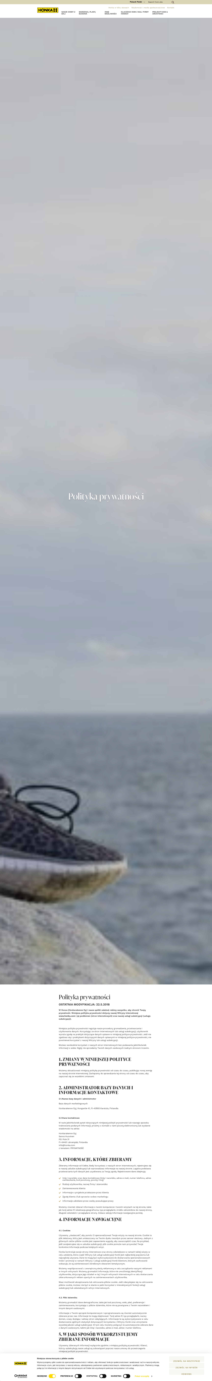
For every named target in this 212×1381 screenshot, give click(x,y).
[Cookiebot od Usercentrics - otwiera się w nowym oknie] (21, 1376)
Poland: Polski (136, 2)
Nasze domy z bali (68, 13)
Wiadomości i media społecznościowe (148, 8)
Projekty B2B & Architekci (160, 13)
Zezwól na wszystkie (186, 1361)
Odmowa (186, 1374)
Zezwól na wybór (187, 1367)
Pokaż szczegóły (142, 1376)
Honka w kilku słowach (118, 8)
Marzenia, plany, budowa (87, 13)
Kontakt (170, 8)
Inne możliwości (111, 13)
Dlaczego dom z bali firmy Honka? (134, 13)
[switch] (78, 1376)
